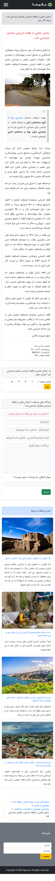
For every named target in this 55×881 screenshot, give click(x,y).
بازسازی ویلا (17, 118)
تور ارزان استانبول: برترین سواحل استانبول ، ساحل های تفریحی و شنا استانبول (28, 699)
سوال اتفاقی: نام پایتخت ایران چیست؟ (32, 477)
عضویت (46, 856)
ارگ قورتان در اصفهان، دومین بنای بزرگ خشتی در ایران (28, 558)
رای (47, 386)
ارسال (46, 492)
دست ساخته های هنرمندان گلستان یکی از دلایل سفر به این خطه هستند (28, 634)
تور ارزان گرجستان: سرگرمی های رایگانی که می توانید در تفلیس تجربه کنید (28, 764)
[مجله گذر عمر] (42, 4)
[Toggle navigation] (6, 5)
